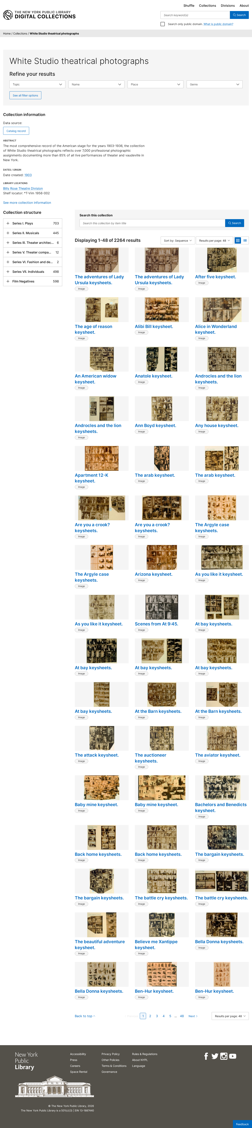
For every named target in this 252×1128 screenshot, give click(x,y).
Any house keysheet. (216, 425)
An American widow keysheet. (95, 378)
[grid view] (238, 240)
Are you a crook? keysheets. (92, 527)
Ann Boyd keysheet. (155, 425)
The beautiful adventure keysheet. (100, 944)
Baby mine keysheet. (96, 804)
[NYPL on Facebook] (206, 1056)
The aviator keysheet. (217, 755)
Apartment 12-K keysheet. (91, 478)
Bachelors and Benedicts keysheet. (221, 807)
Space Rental (78, 1071)
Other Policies (110, 1060)
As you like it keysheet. (219, 574)
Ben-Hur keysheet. (154, 991)
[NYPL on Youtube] (232, 1056)
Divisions (228, 5)
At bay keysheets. (213, 623)
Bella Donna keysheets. (219, 941)
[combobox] (195, 15)
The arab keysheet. (155, 475)
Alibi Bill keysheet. (154, 326)
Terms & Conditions (114, 1065)
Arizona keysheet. (153, 574)
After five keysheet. (215, 276)
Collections (207, 5)
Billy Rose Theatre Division (23, 188)
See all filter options (25, 95)
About (244, 5)
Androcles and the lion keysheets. (218, 378)
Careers (75, 1065)
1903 (28, 175)
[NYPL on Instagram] (223, 1056)
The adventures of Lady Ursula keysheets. (99, 279)
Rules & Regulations (144, 1054)
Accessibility (78, 1054)
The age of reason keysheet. (93, 329)
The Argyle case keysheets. (212, 527)
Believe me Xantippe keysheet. (156, 944)
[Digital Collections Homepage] (39, 15)
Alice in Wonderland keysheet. (216, 329)
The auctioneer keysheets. (150, 758)
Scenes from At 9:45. (156, 623)
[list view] (245, 240)
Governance (109, 1071)
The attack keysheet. (97, 755)
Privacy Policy (111, 1054)
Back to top (83, 1016)
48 (182, 1016)
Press (73, 1060)
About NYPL (140, 1060)
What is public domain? (218, 24)
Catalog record (16, 131)
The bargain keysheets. (219, 854)
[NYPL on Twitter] (215, 1056)
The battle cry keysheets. (161, 897)
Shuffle (188, 5)
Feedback (242, 1124)
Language (138, 1065)
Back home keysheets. (98, 854)
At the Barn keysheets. (158, 711)
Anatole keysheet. (153, 375)
